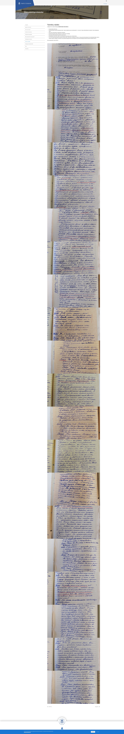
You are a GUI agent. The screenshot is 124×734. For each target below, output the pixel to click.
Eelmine (50, 706)
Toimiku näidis (27, 41)
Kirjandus (26, 48)
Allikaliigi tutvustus (28, 39)
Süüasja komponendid (29, 43)
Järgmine (96, 706)
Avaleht (26, 24)
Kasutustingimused (27, 732)
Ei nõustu (97, 731)
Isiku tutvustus (27, 29)
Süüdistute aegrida (28, 34)
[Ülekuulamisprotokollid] (25, 3)
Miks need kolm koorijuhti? (29, 36)
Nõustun (93, 731)
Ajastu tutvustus (28, 27)
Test (26, 46)
